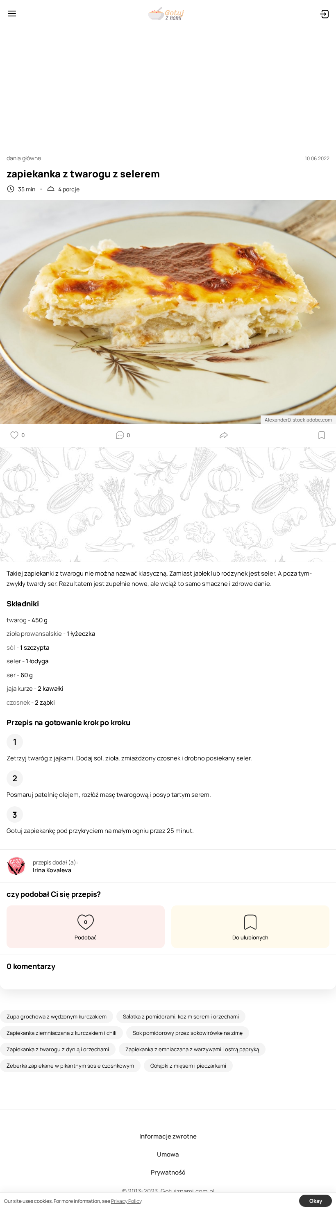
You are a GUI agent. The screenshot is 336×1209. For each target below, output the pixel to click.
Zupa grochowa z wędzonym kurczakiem (57, 1016)
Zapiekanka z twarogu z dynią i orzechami (58, 1049)
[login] (324, 13)
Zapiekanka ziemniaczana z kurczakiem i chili (61, 1033)
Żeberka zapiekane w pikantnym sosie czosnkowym (70, 1065)
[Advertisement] (168, 86)
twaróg (17, 620)
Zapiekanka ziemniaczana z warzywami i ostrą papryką (192, 1049)
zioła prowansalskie (35, 633)
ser (12, 675)
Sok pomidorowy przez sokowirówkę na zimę (188, 1033)
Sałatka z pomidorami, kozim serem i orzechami (181, 1016)
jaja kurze (20, 688)
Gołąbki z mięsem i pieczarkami (188, 1065)
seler (14, 661)
